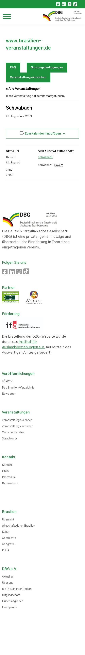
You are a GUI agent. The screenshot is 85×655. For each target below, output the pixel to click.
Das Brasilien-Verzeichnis (18, 387)
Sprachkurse (10, 438)
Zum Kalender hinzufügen (43, 133)
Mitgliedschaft (11, 595)
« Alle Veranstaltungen (23, 88)
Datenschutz (10, 483)
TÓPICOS (7, 381)
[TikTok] (75, 4)
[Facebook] (58, 4)
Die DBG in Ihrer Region (17, 589)
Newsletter (9, 393)
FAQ (13, 67)
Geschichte (9, 538)
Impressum (9, 477)
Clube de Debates (13, 432)
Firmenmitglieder (12, 601)
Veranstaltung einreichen (28, 77)
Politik (5, 550)
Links (5, 471)
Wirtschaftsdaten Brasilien (18, 525)
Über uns (7, 582)
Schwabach (45, 157)
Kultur (5, 532)
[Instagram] (69, 4)
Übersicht (8, 519)
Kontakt (7, 465)
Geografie (8, 544)
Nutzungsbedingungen (47, 67)
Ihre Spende (9, 607)
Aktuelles (7, 576)
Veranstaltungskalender (17, 420)
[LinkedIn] (64, 4)
